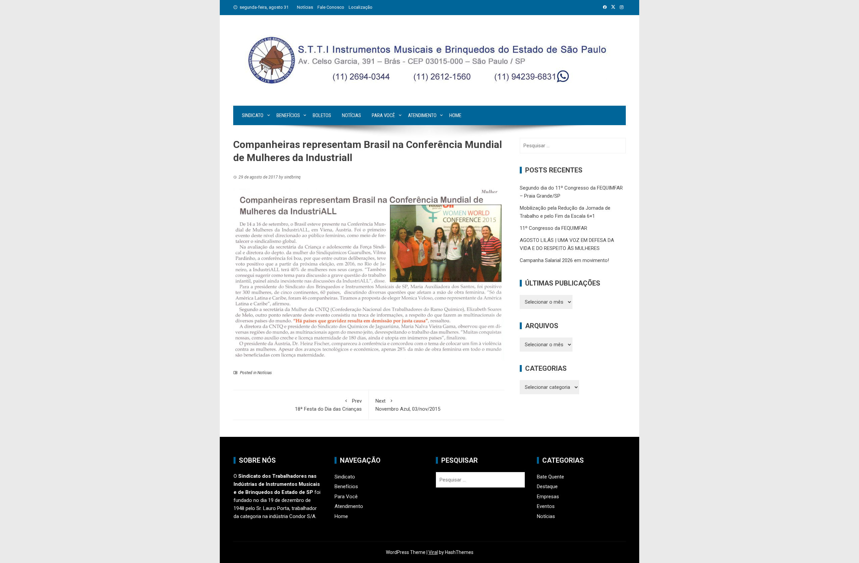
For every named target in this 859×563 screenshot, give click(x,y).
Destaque (547, 486)
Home (455, 115)
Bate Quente (550, 477)
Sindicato (252, 115)
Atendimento (422, 115)
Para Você (383, 115)
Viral (433, 552)
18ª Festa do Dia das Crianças (328, 405)
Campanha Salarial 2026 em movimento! (564, 260)
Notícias (305, 7)
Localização (360, 7)
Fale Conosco (330, 7)
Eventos (546, 506)
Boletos (322, 115)
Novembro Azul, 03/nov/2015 (407, 405)
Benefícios (288, 115)
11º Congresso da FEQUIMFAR (553, 228)
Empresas (548, 497)
